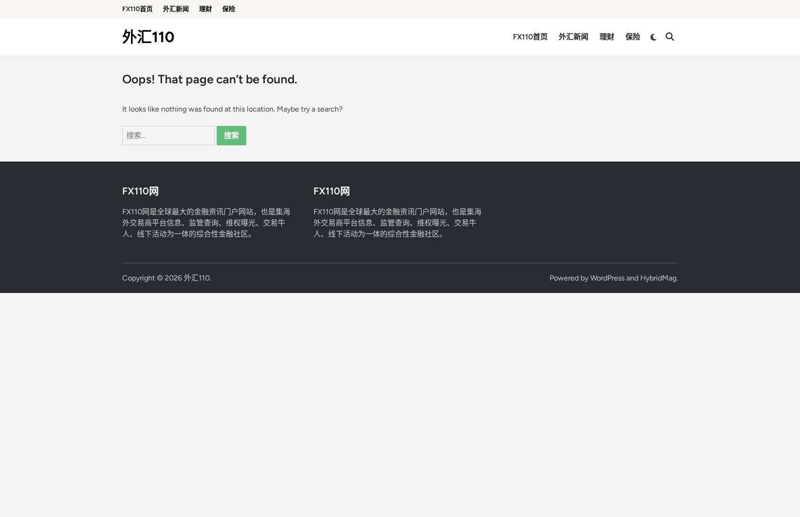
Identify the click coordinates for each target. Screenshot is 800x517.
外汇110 (148, 37)
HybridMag (658, 278)
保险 (228, 9)
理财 (205, 9)
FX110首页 (137, 9)
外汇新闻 (176, 9)
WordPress (607, 278)
